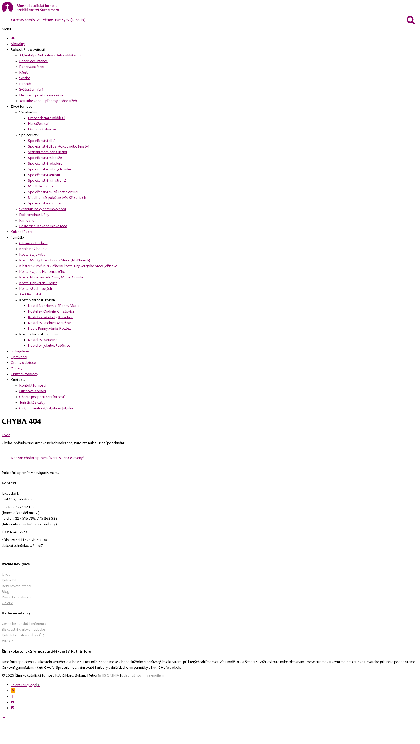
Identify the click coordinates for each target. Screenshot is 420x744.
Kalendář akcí (21, 231)
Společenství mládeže (45, 157)
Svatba (24, 78)
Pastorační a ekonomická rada (43, 226)
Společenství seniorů (44, 174)
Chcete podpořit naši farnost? (42, 396)
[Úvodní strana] (12, 38)
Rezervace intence (33, 61)
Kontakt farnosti (32, 385)
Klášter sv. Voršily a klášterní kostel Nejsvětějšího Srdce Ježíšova (68, 266)
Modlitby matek (40, 186)
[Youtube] (12, 702)
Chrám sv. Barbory (33, 243)
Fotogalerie (19, 351)
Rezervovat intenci (16, 586)
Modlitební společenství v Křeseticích (57, 197)
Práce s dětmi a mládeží (46, 118)
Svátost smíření (31, 89)
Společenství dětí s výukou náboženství (58, 146)
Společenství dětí (41, 140)
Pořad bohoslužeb (16, 597)
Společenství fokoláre (45, 163)
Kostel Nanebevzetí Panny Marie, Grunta (51, 277)
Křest (23, 72)
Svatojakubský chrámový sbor (42, 209)
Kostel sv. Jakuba (32, 254)
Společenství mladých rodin (49, 169)
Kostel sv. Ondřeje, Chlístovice (51, 311)
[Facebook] (12, 696)
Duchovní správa (32, 391)
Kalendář (9, 580)
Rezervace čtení (31, 66)
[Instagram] (12, 707)
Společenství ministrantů (47, 180)
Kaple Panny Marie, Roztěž (49, 328)
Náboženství (38, 123)
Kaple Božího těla (33, 248)
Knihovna (26, 220)
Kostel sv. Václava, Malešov (49, 322)
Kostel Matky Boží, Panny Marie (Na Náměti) (54, 260)
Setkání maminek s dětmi (47, 152)
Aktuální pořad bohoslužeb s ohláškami (50, 55)
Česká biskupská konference (24, 623)
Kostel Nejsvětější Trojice (38, 283)
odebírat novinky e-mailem (142, 675)
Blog (5, 591)
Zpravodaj (18, 357)
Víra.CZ (8, 640)
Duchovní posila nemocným (41, 95)
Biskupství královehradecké (23, 629)
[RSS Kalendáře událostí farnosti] (12, 690)
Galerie (7, 603)
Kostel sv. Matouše (42, 340)
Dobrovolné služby (34, 214)
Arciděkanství (30, 294)
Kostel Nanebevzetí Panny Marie (53, 305)
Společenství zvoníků (44, 203)
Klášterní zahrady (24, 374)
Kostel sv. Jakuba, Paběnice (49, 345)
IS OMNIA (111, 675)
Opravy (16, 368)
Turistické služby (32, 402)
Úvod (6, 435)
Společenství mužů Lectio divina (53, 192)
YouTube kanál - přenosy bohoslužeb (48, 100)
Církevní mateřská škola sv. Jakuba (46, 408)
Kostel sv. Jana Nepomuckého (42, 271)
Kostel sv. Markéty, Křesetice (50, 317)
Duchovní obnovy (42, 129)
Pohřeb (25, 83)
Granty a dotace (23, 362)
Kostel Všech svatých (35, 288)
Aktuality (17, 44)
